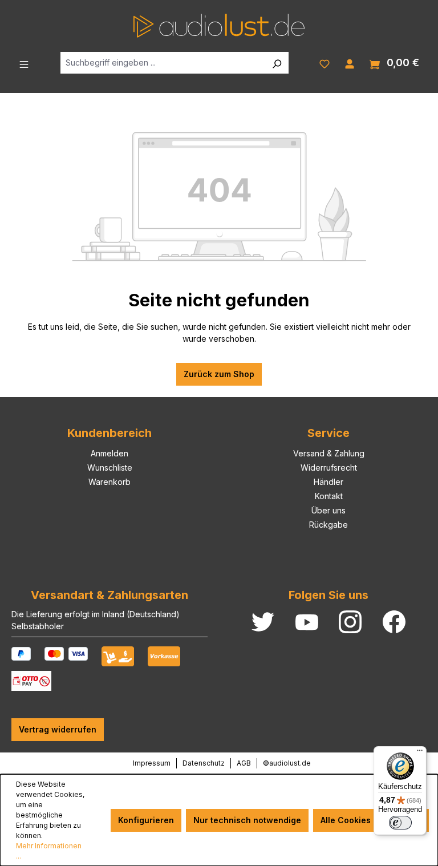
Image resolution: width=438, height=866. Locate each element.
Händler (328, 482)
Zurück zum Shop (219, 374)
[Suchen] (277, 63)
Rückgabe (328, 524)
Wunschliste (109, 467)
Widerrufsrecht (329, 467)
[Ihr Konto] (349, 62)
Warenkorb (109, 482)
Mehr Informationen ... (49, 850)
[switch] (400, 822)
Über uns (328, 510)
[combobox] (162, 63)
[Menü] (23, 63)
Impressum (152, 763)
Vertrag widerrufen (57, 729)
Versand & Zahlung (328, 453)
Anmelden (109, 453)
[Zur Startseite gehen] (219, 26)
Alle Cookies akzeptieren (371, 820)
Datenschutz (203, 763)
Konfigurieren (146, 820)
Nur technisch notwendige (247, 820)
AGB (244, 763)
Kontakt (329, 496)
